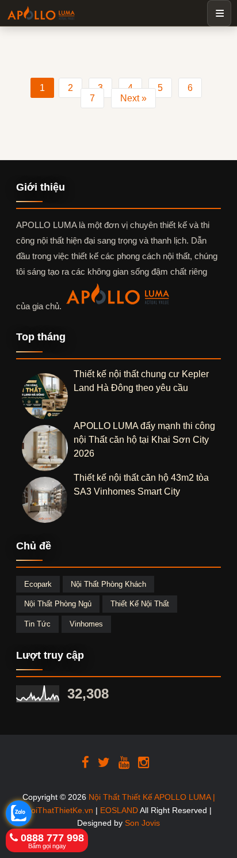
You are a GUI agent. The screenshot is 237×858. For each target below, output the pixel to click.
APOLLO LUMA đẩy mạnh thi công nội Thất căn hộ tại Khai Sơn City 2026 (144, 439)
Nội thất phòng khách (108, 584)
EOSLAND (119, 810)
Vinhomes (86, 624)
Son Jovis (142, 822)
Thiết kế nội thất (139, 603)
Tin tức (37, 624)
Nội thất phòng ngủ (57, 603)
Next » (133, 98)
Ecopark (38, 584)
